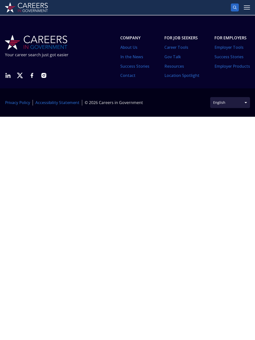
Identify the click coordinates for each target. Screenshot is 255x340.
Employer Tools (229, 47)
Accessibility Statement (57, 102)
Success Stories (134, 66)
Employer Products (232, 66)
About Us (128, 47)
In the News (131, 56)
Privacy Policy (17, 102)
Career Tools (176, 47)
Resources (174, 66)
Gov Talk (172, 56)
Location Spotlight (181, 75)
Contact (127, 75)
